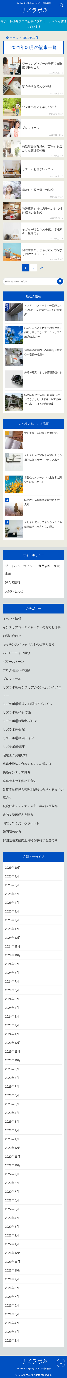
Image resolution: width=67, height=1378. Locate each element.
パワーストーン (13, 661)
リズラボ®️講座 (14, 746)
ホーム (14, 37)
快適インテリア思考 (16, 772)
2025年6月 (12, 885)
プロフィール (12, 679)
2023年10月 (13, 1060)
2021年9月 (12, 1279)
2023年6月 (12, 1095)
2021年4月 (12, 1323)
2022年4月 (12, 1218)
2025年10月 (13, 867)
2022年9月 (12, 1174)
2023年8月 (12, 1078)
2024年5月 (12, 999)
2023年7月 (12, 1086)
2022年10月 (13, 1165)
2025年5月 (12, 894)
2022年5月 (12, 1209)
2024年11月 (12, 946)
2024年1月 (12, 1034)
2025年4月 (12, 902)
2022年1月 (12, 1244)
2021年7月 (12, 1296)
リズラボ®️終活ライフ (18, 738)
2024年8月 (12, 972)
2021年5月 (12, 1314)
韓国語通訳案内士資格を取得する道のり (30, 840)
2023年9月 (12, 1069)
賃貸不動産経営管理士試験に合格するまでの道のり (33, 793)
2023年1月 (12, 1139)
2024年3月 (12, 1016)
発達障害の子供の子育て (19, 781)
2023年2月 (12, 1130)
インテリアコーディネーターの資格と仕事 (32, 627)
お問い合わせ (14, 591)
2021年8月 (12, 1288)
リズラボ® (34, 10)
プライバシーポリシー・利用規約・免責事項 (32, 570)
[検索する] (60, 281)
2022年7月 (12, 1191)
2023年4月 (12, 1113)
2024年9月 (12, 964)
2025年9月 (12, 876)
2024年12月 (13, 937)
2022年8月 (12, 1183)
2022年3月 (12, 1226)
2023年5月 (12, 1104)
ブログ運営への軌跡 (16, 670)
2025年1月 (12, 929)
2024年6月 (12, 990)
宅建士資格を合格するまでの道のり (27, 764)
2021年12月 (13, 1253)
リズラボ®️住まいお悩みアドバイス (27, 704)
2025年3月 (12, 911)
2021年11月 (12, 1261)
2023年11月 (12, 1051)
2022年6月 (12, 1200)
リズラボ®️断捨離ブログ (20, 721)
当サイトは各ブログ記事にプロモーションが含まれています (33, 23)
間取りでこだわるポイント (21, 823)
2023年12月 (13, 1043)
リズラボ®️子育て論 (17, 712)
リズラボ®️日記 (14, 729)
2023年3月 (12, 1121)
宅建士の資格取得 (15, 755)
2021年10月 (13, 1270)
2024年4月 (12, 1008)
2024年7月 (12, 981)
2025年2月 (12, 920)
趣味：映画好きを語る (18, 814)
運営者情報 (12, 582)
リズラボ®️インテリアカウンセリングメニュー (32, 691)
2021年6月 (12, 1305)
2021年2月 (12, 1340)
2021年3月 (12, 1332)
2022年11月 (12, 1156)
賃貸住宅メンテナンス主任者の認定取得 (30, 806)
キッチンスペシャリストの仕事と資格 (28, 644)
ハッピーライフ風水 (16, 653)
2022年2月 (12, 1235)
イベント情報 (12, 618)
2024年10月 (13, 955)
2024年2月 (12, 1025)
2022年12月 (13, 1148)
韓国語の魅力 (12, 831)
